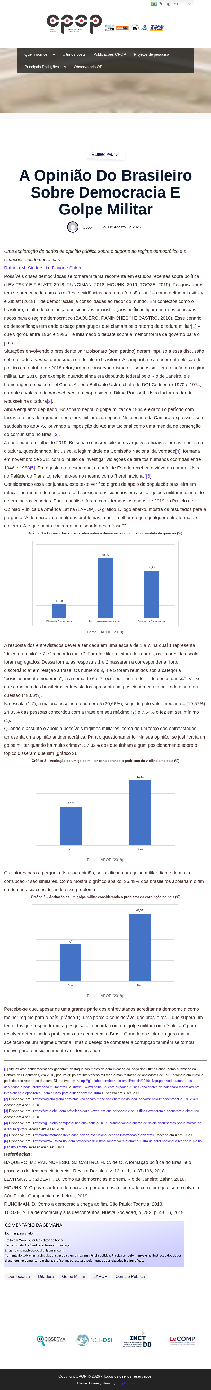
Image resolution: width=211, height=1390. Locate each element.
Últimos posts (74, 54)
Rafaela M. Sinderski (25, 267)
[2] (49, 401)
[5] (32, 467)
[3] (56, 434)
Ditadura (46, 1276)
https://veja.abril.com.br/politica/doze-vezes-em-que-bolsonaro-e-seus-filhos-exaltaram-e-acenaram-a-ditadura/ (116, 1111)
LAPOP (100, 1276)
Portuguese (168, 4)
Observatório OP (88, 67)
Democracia (19, 1276)
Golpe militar (73, 1276)
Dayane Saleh (66, 267)
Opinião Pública (105, 154)
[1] (193, 326)
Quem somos (36, 54)
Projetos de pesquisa (151, 54)
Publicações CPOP (109, 54)
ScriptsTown (125, 1383)
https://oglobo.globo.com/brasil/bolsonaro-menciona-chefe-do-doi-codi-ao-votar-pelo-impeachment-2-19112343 (115, 1099)
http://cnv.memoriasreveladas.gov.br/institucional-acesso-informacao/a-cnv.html (93, 1135)
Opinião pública (130, 1276)
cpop (87, 227)
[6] (148, 476)
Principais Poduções (41, 67)
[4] (177, 451)
